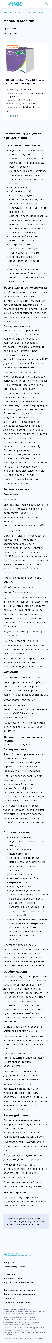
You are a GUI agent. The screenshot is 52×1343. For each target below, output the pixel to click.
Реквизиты (8, 1298)
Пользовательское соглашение (19, 1290)
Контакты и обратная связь (16, 1302)
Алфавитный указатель (14, 1267)
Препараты (9, 28)
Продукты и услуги (12, 1278)
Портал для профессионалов (18, 1282)
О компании (9, 1274)
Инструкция (10, 33)
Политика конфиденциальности (19, 1294)
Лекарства (8, 1262)
